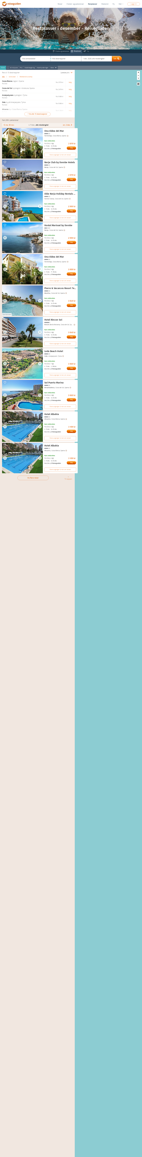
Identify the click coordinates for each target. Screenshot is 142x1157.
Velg (71, 148)
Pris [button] (21, 68)
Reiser (60, 4)
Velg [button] (70, 82)
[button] (35, 59)
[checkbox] (8, 68)
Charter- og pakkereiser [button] (75, 4)
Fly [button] (114, 4)
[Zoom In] (138, 72)
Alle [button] (3, 77)
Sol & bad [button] (12, 77)
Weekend (104, 4)
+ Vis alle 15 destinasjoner (37, 114)
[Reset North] (138, 78)
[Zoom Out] (138, 75)
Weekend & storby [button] (26, 77)
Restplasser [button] (92, 4)
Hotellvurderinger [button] (42, 68)
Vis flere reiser (33, 478)
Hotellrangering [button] (30, 68)
